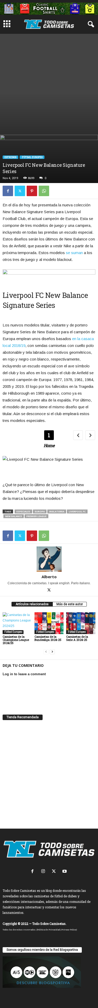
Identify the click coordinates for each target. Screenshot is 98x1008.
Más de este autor (69, 604)
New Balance (13, 516)
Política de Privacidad (48, 929)
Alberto (49, 576)
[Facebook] (8, 191)
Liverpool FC (77, 511)
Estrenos (10, 157)
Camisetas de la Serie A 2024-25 (77, 638)
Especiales (23, 511)
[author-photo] (49, 559)
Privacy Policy (68, 929)
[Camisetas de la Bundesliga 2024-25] (49, 623)
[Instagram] (44, 872)
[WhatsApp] (44, 191)
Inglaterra (56, 511)
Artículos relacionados (32, 604)
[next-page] (52, 652)
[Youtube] (65, 872)
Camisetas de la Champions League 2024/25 (16, 640)
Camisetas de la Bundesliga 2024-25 (47, 638)
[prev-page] (46, 652)
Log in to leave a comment (24, 674)
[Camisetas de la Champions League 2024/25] (17, 623)
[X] (20, 191)
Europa (40, 511)
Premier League (36, 516)
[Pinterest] (32, 191)
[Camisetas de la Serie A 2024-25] (80, 623)
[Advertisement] (49, 83)
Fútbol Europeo (32, 157)
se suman (74, 252)
